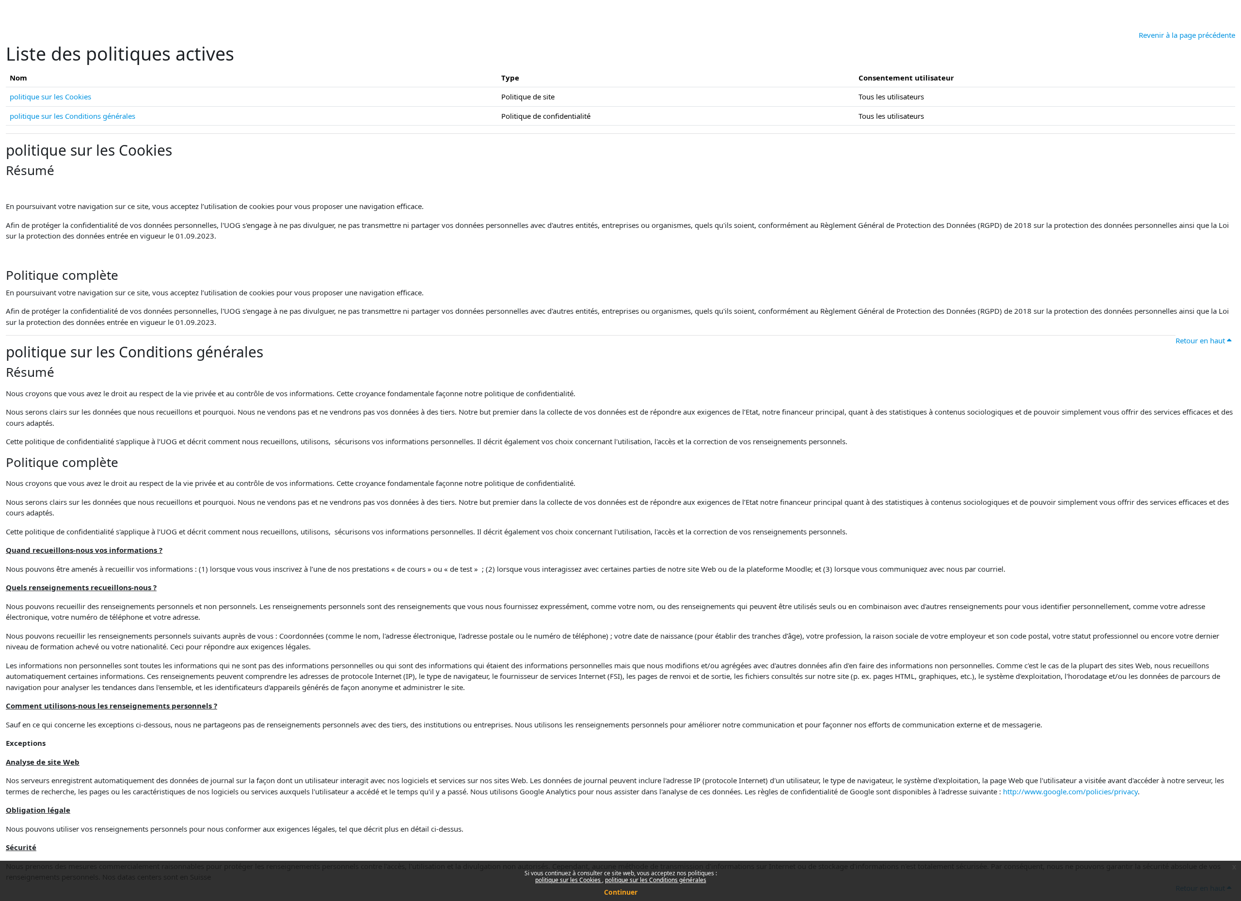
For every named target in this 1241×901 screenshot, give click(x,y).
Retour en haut (1201, 340)
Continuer (620, 892)
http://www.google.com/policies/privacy (1070, 791)
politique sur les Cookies (568, 880)
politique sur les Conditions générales (655, 880)
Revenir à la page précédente (1187, 35)
